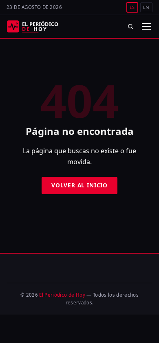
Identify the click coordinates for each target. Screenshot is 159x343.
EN (146, 7)
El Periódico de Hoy (62, 295)
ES (132, 7)
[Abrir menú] (145, 26)
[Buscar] (130, 26)
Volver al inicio (79, 185)
